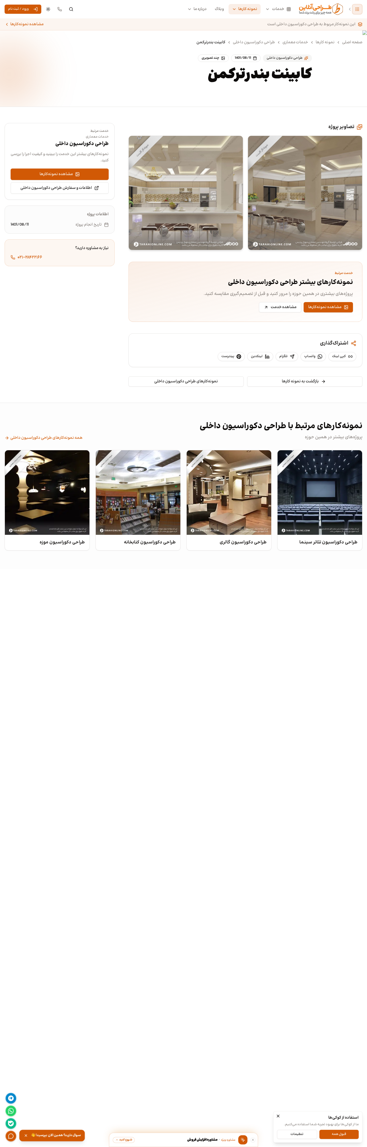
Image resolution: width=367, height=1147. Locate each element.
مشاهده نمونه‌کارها (27, 24)
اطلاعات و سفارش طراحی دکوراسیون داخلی (56, 188)
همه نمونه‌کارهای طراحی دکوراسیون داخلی (46, 438)
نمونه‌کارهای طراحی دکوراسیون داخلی (186, 381)
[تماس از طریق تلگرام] (11, 1098)
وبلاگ (219, 9)
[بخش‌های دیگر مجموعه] (357, 9)
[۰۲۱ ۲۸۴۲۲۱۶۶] (59, 9)
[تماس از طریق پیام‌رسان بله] (11, 1123)
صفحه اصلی (352, 42)
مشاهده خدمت (283, 307)
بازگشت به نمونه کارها (300, 381)
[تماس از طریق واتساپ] (11, 1111)
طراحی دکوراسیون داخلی (254, 42)
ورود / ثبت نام (18, 9)
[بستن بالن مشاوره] (252, 1139)
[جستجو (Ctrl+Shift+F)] (71, 9)
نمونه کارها (247, 9)
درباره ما (200, 9)
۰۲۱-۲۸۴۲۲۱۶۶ (29, 257)
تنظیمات (296, 1134)
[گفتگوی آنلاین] (11, 1136)
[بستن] (278, 1116)
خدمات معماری (295, 42)
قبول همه (339, 1134)
